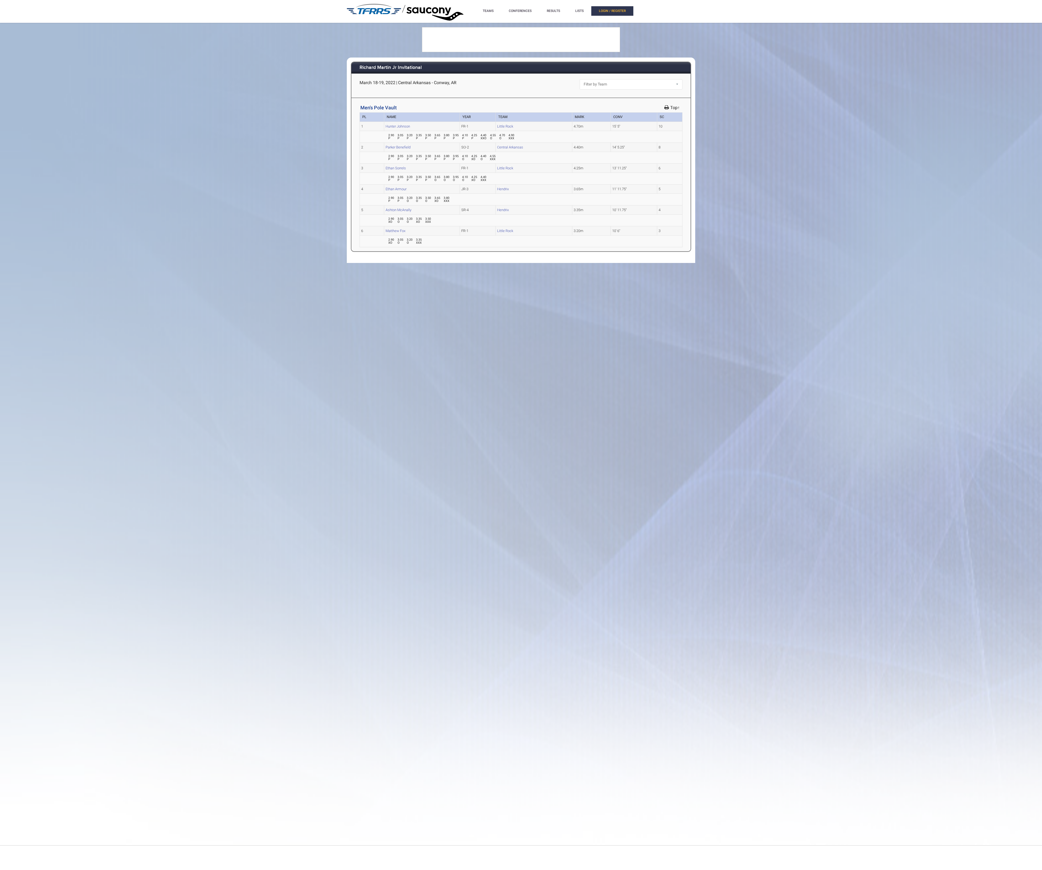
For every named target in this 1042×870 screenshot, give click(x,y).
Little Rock (505, 126)
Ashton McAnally (398, 210)
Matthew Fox (395, 231)
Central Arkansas (510, 147)
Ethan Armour (396, 189)
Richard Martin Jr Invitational (391, 68)
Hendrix (503, 189)
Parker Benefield (398, 147)
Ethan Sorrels (396, 168)
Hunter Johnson (398, 126)
